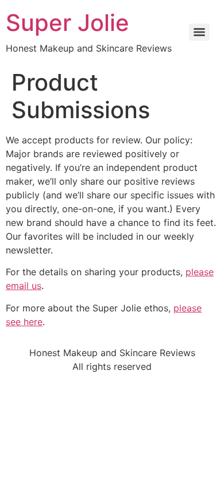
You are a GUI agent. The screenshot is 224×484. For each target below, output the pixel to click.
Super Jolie (67, 23)
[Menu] (199, 32)
